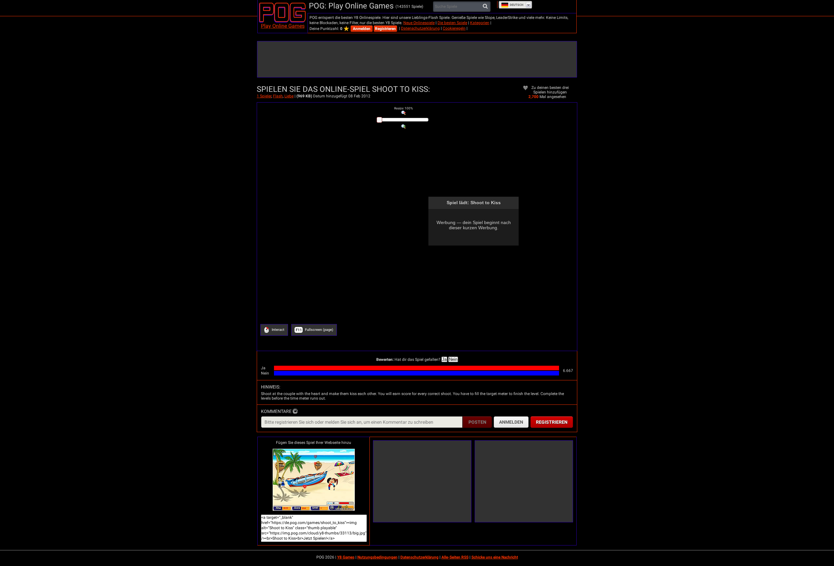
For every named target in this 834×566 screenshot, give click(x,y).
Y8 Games (345, 557)
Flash (278, 96)
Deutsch (516, 5)
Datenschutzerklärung (420, 28)
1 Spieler (264, 96)
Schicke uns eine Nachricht (494, 557)
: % (403, 108)
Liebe (289, 96)
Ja (444, 359)
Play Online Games (283, 26)
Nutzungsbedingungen (377, 557)
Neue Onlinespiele (419, 23)
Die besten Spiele (452, 23)
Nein (453, 359)
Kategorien (479, 23)
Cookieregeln (454, 28)
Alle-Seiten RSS (454, 557)
